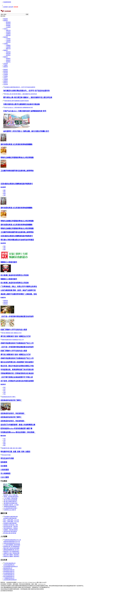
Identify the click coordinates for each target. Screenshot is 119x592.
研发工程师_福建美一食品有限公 (11, 554)
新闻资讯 (5, 20)
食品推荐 (3, 187)
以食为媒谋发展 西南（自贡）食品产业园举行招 (18, 290)
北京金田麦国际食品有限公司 (10, 566)
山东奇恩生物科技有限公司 (10, 579)
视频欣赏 (5, 66)
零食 (4, 191)
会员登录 (5, 6)
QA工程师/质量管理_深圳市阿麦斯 (11, 544)
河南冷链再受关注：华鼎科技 (10, 528)
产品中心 (5, 28)
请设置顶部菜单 (7, 2)
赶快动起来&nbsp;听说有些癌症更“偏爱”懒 (16, 428)
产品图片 (5, 65)
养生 (4, 390)
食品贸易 (5, 37)
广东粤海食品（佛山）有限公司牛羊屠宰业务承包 (19, 286)
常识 (4, 387)
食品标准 (8, 51)
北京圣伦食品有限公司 (8, 564)
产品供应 (8, 38)
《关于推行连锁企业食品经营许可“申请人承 (17, 377)
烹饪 (4, 394)
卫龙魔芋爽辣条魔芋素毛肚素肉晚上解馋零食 (17, 171)
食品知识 (5, 56)
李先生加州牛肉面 (7, 458)
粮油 (4, 193)
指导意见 (8, 55)
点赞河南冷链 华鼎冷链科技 (10, 531)
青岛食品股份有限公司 (8, 571)
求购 (4, 247)
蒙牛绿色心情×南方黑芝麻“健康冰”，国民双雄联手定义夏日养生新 (27, 97)
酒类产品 (8, 30)
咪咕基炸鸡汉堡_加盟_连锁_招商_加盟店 (15, 451)
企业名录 (5, 63)
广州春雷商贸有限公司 (8, 578)
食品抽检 (8, 25)
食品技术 (8, 60)
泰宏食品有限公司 (7, 568)
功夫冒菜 (4, 466)
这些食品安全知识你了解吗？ (11, 400)
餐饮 (4, 442)
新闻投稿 (16, 6)
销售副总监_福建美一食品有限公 (11, 556)
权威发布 (5, 50)
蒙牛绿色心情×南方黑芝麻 (9, 533)
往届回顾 (8, 47)
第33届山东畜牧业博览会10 (10, 501)
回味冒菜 (4, 462)
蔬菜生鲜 (8, 35)
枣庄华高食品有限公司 (8, 576)
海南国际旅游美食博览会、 (10, 506)
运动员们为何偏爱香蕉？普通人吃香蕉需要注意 (18, 425)
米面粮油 (8, 33)
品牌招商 (8, 42)
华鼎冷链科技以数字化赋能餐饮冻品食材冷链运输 (21, 104)
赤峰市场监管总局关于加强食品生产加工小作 (17, 343)
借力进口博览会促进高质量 (10, 499)
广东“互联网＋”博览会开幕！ (11, 498)
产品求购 (8, 40)
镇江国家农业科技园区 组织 (10, 503)
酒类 (4, 190)
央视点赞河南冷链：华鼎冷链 (10, 526)
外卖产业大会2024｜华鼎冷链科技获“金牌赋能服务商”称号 (24, 111)
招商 (4, 249)
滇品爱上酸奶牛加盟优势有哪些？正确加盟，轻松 (19, 294)
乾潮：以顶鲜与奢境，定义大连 (11, 520)
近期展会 (8, 45)
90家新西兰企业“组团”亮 (10, 509)
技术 (4, 389)
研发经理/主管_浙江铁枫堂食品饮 (11, 546)
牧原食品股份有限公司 (8, 569)
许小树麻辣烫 (5, 473)
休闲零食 (8, 32)
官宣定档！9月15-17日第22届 (10, 495)
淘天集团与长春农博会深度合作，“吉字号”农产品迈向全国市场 (26, 91)
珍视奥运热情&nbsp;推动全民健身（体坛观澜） (18, 432)
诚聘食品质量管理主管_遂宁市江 (11, 549)
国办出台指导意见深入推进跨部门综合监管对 (17, 362)
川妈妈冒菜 (5, 470)
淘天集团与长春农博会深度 (10, 518)
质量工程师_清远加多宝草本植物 (11, 548)
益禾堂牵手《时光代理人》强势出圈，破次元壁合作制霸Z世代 (26, 131)
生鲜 (4, 195)
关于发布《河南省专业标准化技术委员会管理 (17, 381)
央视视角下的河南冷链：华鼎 (10, 524)
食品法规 (8, 53)
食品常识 (8, 58)
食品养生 (8, 61)
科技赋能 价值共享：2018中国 (11, 504)
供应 (4, 246)
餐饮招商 (3, 435)
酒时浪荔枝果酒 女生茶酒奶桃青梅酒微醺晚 (16, 144)
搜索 (27, 14)
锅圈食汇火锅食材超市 (9, 262)
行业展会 (5, 43)
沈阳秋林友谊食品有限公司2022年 (11, 541)
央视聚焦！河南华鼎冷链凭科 (10, 529)
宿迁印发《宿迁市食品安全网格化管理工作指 (17, 366)
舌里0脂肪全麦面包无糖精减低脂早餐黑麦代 (17, 184)
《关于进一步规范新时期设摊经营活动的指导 (17, 316)
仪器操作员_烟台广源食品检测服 (11, 553)
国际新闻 (8, 23)
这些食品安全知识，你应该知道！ (13, 413)
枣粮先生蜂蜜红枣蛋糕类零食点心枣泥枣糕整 (17, 157)
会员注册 (10, 6)
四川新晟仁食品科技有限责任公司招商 (15, 275)
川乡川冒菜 (5, 477)
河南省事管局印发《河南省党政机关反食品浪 (17, 373)
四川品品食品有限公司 (8, 573)
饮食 (4, 392)
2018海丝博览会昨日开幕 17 (10, 508)
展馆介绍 (8, 48)
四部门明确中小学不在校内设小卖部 (14, 329)
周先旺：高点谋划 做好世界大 (11, 496)
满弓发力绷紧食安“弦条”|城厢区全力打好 (16, 336)
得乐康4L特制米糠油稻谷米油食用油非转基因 (17, 240)
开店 (4, 440)
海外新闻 (5, 72)
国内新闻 (8, 22)
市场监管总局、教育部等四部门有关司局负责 (17, 369)
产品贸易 (5, 79)
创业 (4, 438)
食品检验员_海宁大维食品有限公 (11, 551)
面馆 (4, 443)
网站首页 (5, 18)
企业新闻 (8, 27)
